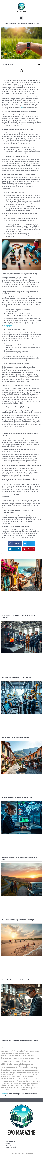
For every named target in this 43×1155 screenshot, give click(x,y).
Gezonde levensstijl (9, 1067)
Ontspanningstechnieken (28, 1081)
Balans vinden (4, 1051)
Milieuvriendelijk (27, 1076)
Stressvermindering (23, 1087)
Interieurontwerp (21, 1072)
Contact (7, 1143)
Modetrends (37, 1078)
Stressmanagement (7, 1087)
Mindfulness (6, 1078)
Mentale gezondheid (15, 1076)
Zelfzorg (23, 1090)
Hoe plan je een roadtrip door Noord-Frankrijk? (18, 920)
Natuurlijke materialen (8, 1081)
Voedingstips (17, 1090)
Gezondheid (5, 1070)
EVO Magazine (10, 1141)
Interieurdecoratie (30, 1070)
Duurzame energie (10, 1058)
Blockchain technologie (19, 1051)
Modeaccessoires (29, 1078)
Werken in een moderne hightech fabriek (15, 737)
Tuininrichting (9, 1090)
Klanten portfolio (11, 1147)
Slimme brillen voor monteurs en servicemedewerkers (20, 1040)
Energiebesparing (23, 1064)
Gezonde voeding (28, 1067)
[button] (21, 18)
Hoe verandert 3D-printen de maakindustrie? (17, 677)
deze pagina (8, 326)
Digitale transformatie (6, 1053)
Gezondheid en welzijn (16, 1070)
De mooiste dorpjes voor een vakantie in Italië (17, 797)
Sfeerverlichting (34, 1083)
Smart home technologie (25, 1085)
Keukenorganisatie (24, 1074)
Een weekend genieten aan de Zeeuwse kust (16, 980)
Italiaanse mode (5, 1074)
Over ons (8, 1145)
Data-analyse (34, 1051)
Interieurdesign (8, 1072)
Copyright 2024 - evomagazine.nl (21, 1153)
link (21, 108)
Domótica (15, 1053)
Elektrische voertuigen (15, 1061)
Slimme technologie (8, 1085)
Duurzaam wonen (25, 1055)
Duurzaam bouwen (23, 1053)
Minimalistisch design (18, 1078)
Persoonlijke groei (7, 1083)
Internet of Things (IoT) (33, 1072)
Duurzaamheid (8, 1055)
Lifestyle (4, 1094)
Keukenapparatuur (15, 1074)
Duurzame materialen (25, 1058)
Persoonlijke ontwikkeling (22, 1083)
